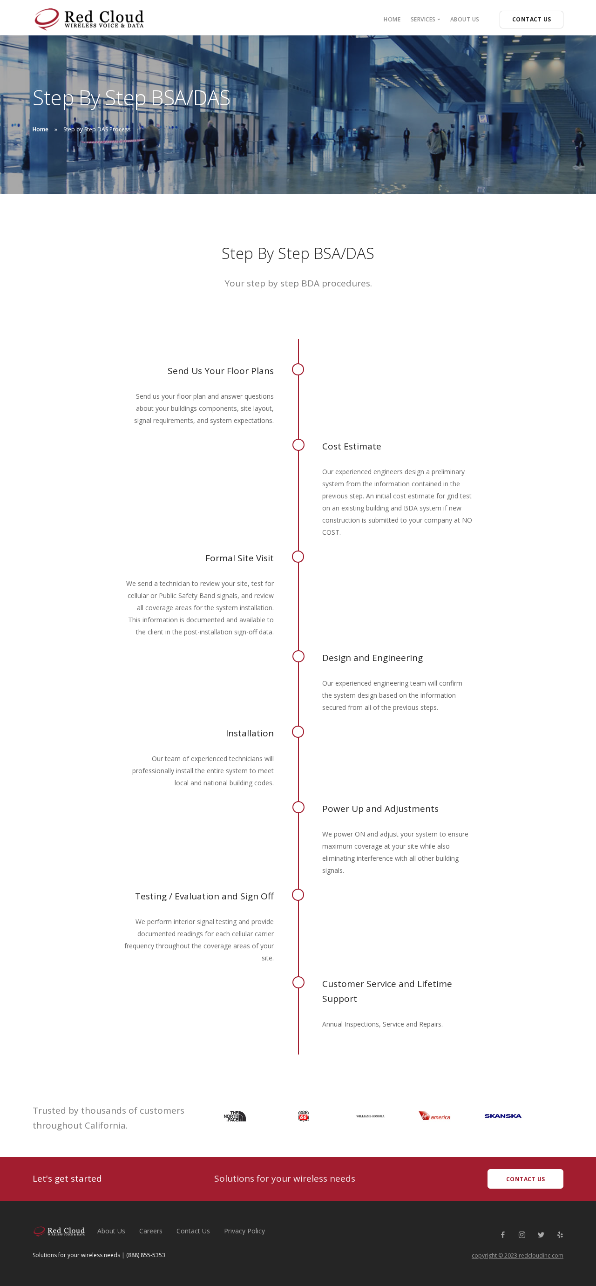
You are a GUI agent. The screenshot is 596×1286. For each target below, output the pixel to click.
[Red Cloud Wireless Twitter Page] (540, 1235)
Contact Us (193, 1230)
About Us (465, 19)
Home (392, 19)
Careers (151, 1230)
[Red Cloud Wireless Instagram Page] (521, 1235)
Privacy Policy (244, 1230)
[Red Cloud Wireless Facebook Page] (502, 1235)
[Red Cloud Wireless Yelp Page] (559, 1235)
